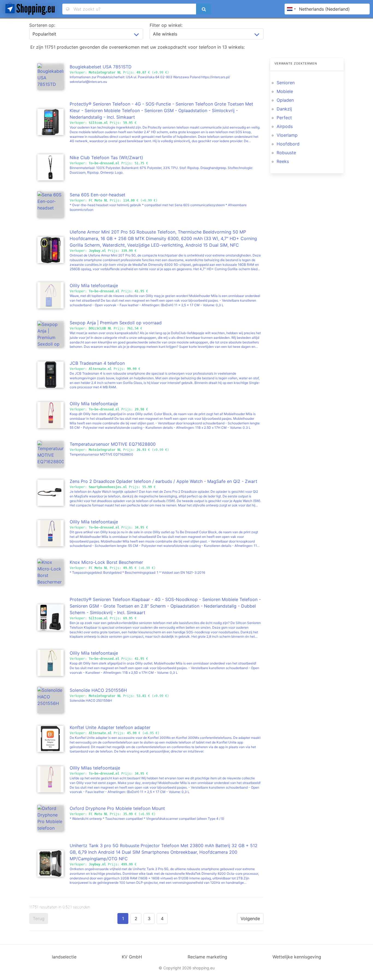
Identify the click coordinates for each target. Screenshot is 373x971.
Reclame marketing (207, 957)
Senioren (286, 82)
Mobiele (285, 91)
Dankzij (284, 109)
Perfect (284, 117)
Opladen (285, 100)
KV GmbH (132, 957)
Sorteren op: (42, 25)
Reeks (283, 161)
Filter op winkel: (166, 25)
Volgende (250, 918)
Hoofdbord (288, 144)
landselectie (64, 957)
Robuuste (286, 152)
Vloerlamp (287, 135)
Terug (39, 918)
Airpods (285, 126)
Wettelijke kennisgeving (297, 957)
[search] (203, 9)
